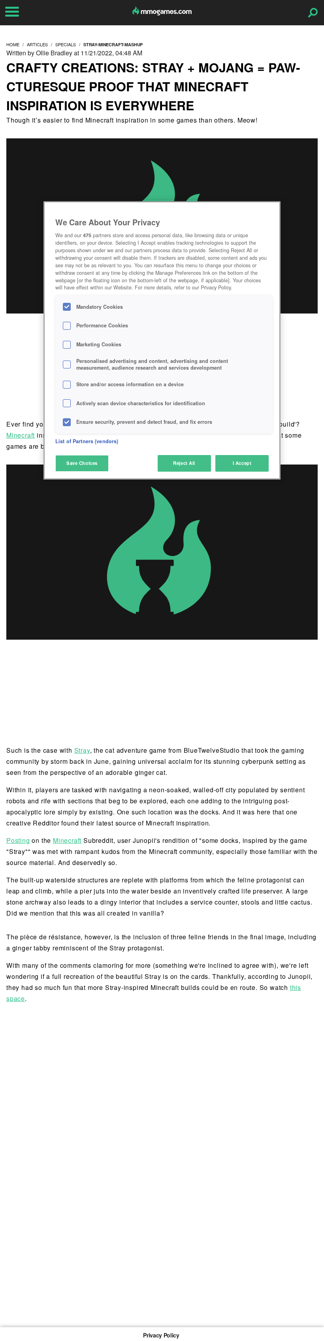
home (12, 44)
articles (37, 44)
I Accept (242, 463)
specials (65, 44)
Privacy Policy (161, 1335)
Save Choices (82, 463)
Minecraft (20, 435)
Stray (82, 750)
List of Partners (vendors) (86, 441)
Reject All (184, 463)
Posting (18, 840)
